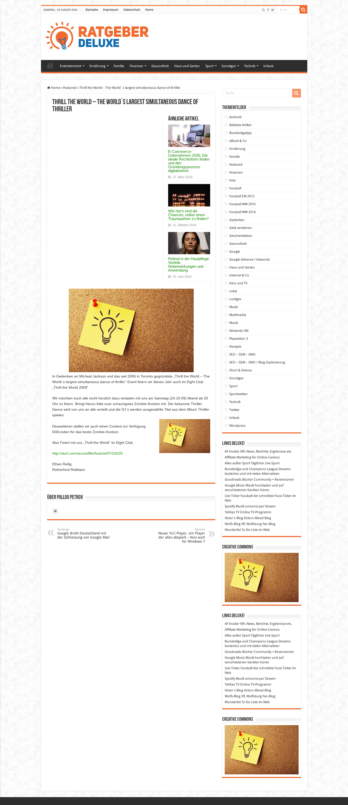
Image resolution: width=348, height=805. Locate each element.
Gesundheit (160, 66)
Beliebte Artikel (240, 125)
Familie (119, 66)
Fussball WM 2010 (242, 204)
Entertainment (70, 66)
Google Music (235, 485)
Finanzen (136, 66)
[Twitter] (273, 10)
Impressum (110, 9)
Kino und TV (238, 283)
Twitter (234, 410)
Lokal (233, 291)
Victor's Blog (234, 518)
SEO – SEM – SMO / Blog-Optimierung (257, 362)
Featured (69, 88)
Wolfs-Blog (232, 524)
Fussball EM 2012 (242, 196)
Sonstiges (229, 66)
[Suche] (303, 10)
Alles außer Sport (237, 463)
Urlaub (268, 66)
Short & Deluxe (240, 370)
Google (234, 251)
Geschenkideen (240, 236)
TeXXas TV (232, 512)
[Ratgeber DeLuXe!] (100, 36)
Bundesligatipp (240, 133)
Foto (232, 180)
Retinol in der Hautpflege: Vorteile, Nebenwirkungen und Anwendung (189, 264)
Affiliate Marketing (238, 457)
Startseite (91, 9)
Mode (233, 307)
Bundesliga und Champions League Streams (258, 469)
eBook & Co (238, 141)
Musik (233, 323)
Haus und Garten (187, 66)
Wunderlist (233, 530)
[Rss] (263, 10)
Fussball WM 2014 (242, 212)
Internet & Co (239, 275)
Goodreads (233, 479)
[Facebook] (268, 10)
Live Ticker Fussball (238, 496)
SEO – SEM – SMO (242, 354)
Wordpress (237, 426)
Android (235, 117)
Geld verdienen (240, 228)
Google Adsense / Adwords (249, 259)
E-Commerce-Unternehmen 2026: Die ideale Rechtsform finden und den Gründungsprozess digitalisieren (188, 161)
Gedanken (237, 220)
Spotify (230, 506)
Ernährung (97, 66)
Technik (249, 66)
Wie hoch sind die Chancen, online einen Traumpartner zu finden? (188, 215)
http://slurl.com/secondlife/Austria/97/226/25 (87, 453)
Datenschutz (132, 9)
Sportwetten (238, 394)
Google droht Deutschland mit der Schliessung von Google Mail (83, 533)
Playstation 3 (238, 338)
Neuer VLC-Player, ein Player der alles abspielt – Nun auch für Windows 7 (181, 535)
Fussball (235, 188)
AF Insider (232, 451)
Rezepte (235, 346)
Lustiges (235, 299)
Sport (209, 66)
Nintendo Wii (238, 331)
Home (149, 9)
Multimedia (237, 315)
